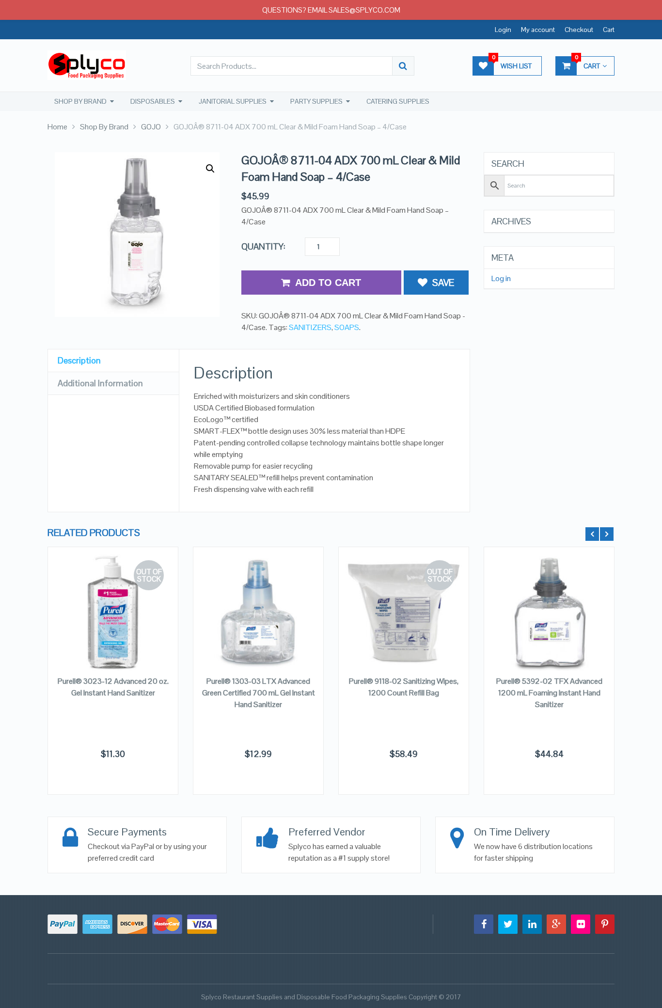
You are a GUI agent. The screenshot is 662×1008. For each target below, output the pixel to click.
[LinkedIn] (532, 924)
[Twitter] (508, 924)
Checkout (579, 29)
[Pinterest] (605, 924)
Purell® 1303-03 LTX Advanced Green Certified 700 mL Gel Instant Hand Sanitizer (258, 692)
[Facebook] (483, 924)
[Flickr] (580, 924)
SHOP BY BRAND (80, 101)
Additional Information (100, 383)
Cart (609, 29)
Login (503, 29)
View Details (113, 608)
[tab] (113, 360)
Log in (501, 279)
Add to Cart (328, 282)
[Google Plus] (556, 924)
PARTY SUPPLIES (316, 101)
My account (538, 29)
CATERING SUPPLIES (397, 101)
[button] (210, 168)
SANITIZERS (310, 327)
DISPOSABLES (152, 101)
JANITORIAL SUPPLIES (233, 101)
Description (79, 360)
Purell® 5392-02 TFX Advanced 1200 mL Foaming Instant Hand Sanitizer (549, 692)
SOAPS (346, 327)
